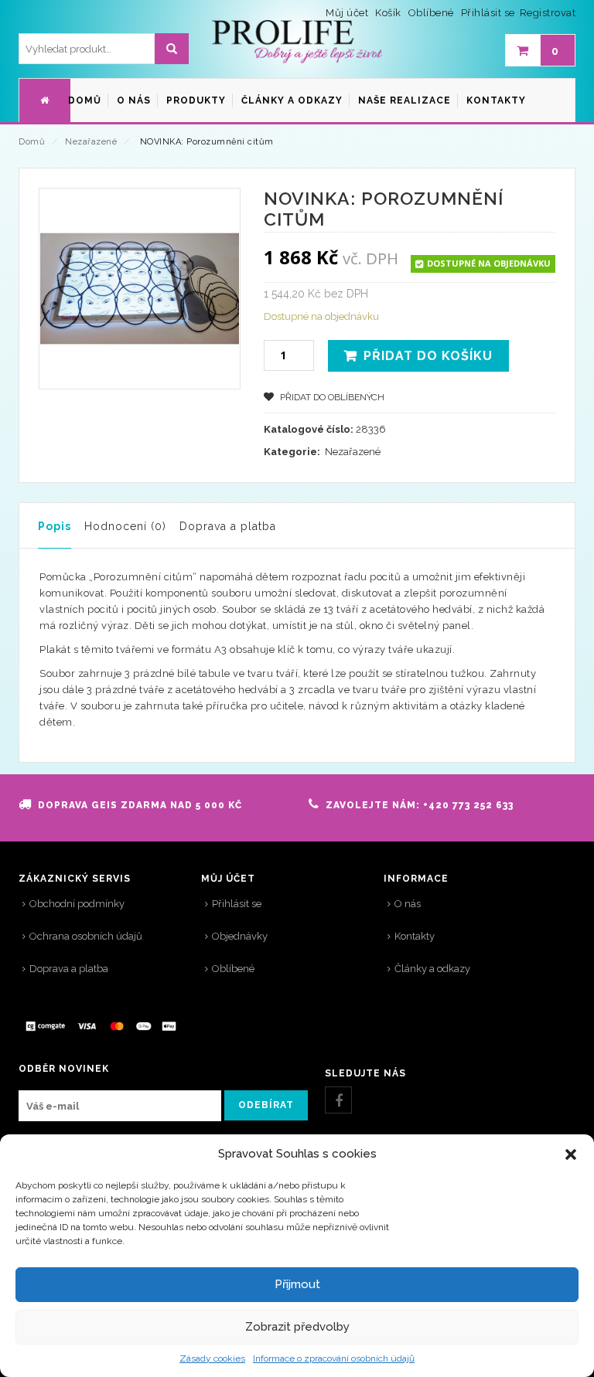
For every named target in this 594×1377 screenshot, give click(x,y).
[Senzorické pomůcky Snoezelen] (297, 42)
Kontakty (414, 936)
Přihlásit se (488, 13)
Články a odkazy (432, 968)
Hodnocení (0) (125, 526)
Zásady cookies (212, 1358)
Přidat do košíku (428, 355)
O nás (407, 904)
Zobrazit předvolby (297, 1327)
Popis (54, 526)
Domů (32, 142)
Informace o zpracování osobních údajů (334, 1358)
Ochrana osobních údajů (85, 936)
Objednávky (240, 936)
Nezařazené (91, 142)
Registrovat (548, 13)
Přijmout (297, 1284)
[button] (571, 1154)
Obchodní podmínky (77, 904)
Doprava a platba (227, 526)
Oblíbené (233, 968)
